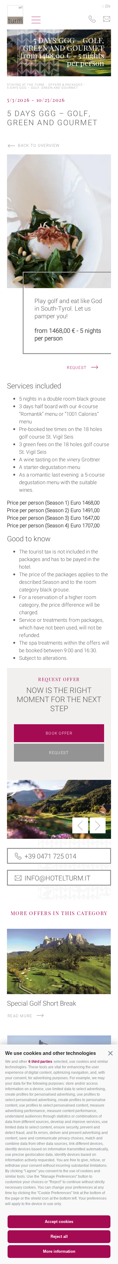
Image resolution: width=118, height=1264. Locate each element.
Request (77, 367)
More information (59, 1251)
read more (21, 1016)
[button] (110, 1053)
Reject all (59, 1236)
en (107, 6)
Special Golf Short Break (41, 1003)
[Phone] (92, 19)
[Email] (106, 19)
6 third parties (40, 1061)
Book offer (59, 733)
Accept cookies (59, 1221)
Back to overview (39, 145)
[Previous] (80, 825)
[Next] (98, 825)
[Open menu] (36, 20)
